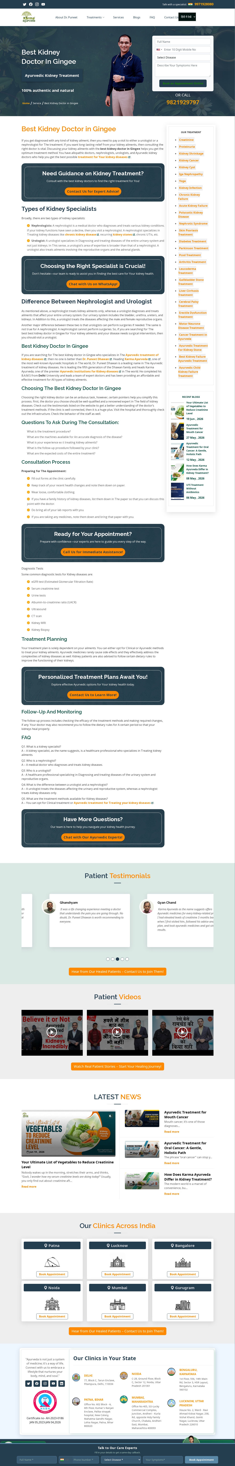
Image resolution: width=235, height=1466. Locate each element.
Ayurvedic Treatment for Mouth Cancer (185, 1114)
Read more (29, 1186)
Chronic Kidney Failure (189, 197)
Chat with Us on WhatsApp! (93, 284)
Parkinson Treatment (193, 248)
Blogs (137, 17)
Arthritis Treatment (192, 262)
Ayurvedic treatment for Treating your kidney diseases (112, 803)
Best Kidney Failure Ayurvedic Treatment (192, 359)
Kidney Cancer (189, 160)
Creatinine (186, 140)
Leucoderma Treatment (187, 271)
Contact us (171, 17)
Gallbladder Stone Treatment (191, 282)
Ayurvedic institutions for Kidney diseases (89, 371)
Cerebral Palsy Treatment (188, 304)
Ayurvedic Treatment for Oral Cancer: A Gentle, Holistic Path (185, 1148)
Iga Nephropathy (191, 174)
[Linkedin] (61, 1383)
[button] (108, 959)
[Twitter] (24, 4)
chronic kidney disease (80, 234)
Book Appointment (52, 1274)
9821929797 (183, 102)
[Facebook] (30, 4)
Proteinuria (187, 147)
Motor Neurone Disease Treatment (191, 326)
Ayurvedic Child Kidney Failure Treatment (189, 372)
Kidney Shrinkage (191, 153)
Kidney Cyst (187, 167)
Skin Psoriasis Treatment (188, 232)
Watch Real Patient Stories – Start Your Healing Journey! (117, 1066)
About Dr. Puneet (66, 17)
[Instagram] (37, 4)
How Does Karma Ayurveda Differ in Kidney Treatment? (188, 1177)
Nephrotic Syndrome (193, 223)
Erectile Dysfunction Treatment (192, 315)
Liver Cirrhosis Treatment (188, 293)
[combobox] (159, 49)
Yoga (182, 181)
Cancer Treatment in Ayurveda (192, 337)
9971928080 (204, 4)
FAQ (153, 17)
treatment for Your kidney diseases (102, 157)
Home (26, 103)
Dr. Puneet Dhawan (96, 359)
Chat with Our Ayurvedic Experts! (93, 837)
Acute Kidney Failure (193, 206)
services (119, 17)
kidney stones (122, 234)
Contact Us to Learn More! (93, 695)
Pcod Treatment (190, 255)
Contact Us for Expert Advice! (93, 191)
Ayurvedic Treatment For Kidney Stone (193, 348)
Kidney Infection (190, 188)
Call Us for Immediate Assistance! (93, 552)
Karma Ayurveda (136, 359)
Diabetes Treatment (192, 241)
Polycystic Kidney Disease (190, 215)
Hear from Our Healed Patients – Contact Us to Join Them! (118, 971)
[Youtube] (43, 4)
